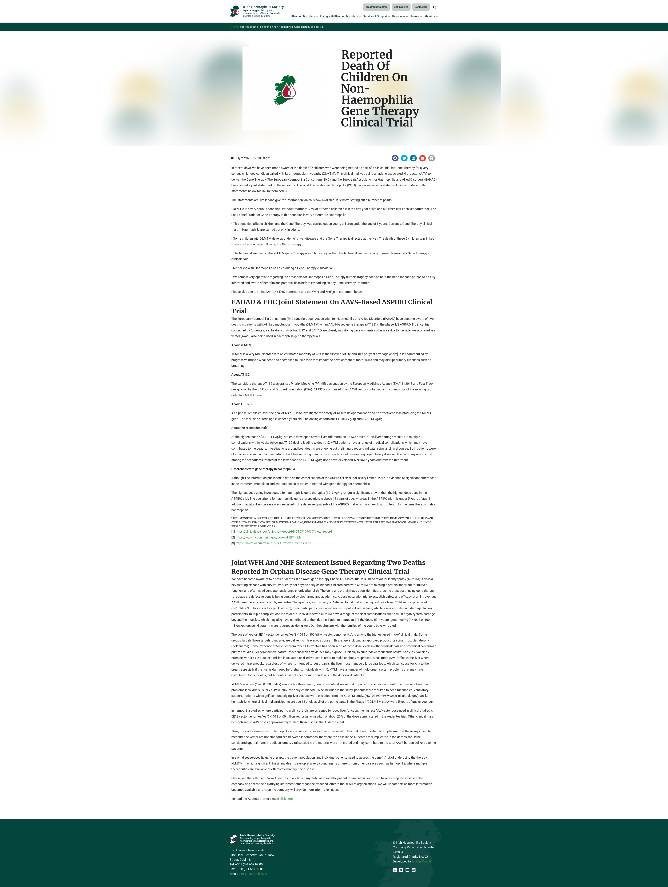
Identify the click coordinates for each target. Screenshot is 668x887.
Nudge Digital (421, 861)
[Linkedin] (414, 870)
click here (286, 799)
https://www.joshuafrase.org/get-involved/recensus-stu (274, 543)
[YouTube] (407, 870)
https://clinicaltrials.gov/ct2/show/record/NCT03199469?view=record (284, 531)
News (234, 26)
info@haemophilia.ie (253, 874)
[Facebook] (395, 870)
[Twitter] (401, 870)
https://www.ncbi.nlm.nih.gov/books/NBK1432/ (268, 537)
